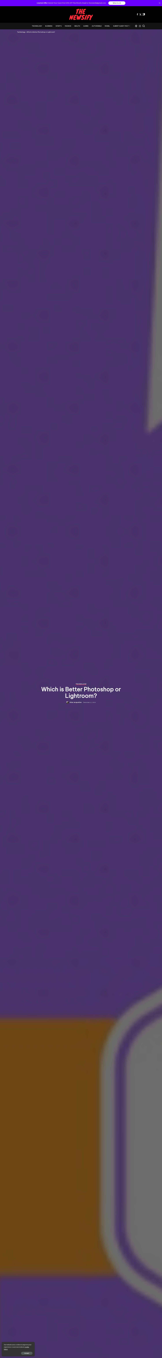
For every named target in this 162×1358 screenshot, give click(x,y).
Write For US (117, 3)
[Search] (143, 26)
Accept (26, 1353)
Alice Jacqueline (76, 702)
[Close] (159, 3)
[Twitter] (140, 14)
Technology (81, 684)
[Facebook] (137, 14)
